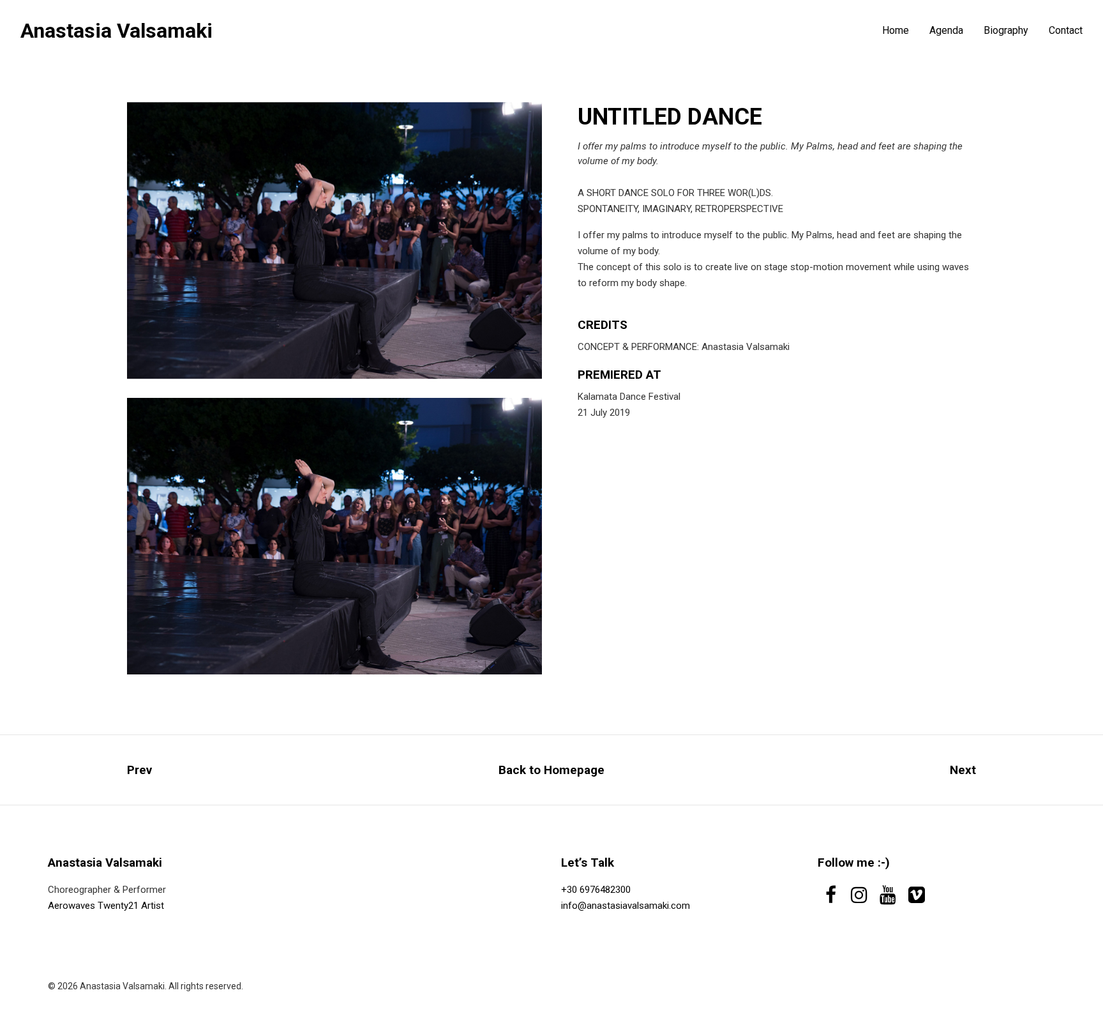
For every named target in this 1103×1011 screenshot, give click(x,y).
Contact (1066, 31)
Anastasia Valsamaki (116, 30)
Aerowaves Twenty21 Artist (106, 905)
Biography (1006, 31)
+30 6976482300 (596, 889)
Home (895, 31)
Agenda (946, 31)
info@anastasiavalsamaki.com (625, 905)
